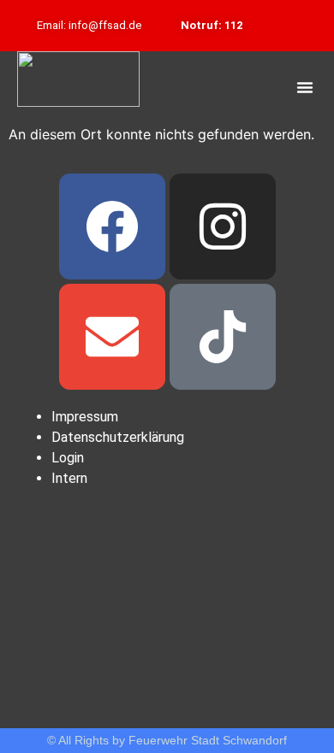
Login (67, 458)
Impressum (84, 417)
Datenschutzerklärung (117, 437)
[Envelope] (112, 337)
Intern (69, 478)
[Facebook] (112, 226)
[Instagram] (223, 226)
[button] (305, 87)
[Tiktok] (223, 337)
